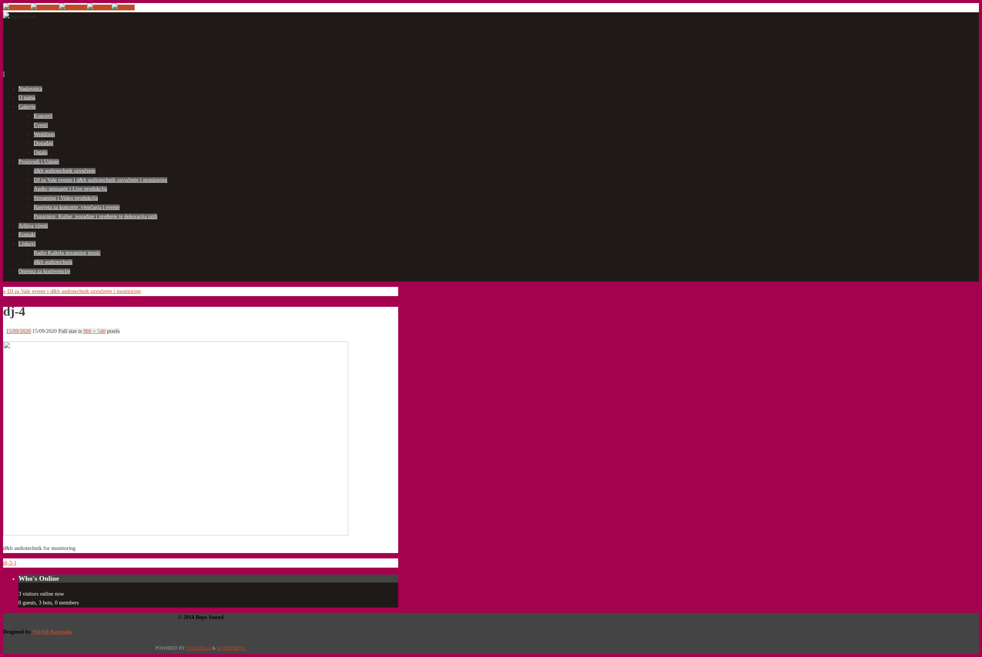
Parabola (198, 648)
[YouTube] (17, 7)
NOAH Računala (51, 632)
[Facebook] (45, 7)
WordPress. (231, 648)
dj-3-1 (9, 563)
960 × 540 (94, 331)
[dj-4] (175, 534)
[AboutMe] (73, 7)
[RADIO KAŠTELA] (99, 7)
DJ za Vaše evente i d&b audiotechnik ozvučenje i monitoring (72, 291)
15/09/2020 (18, 331)
